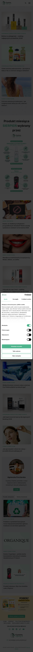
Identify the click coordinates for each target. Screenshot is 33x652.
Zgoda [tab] (5, 299)
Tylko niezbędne (16, 356)
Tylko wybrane (16, 351)
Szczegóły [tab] (15, 299)
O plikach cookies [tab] (26, 299)
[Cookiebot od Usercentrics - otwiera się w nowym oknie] (24, 295)
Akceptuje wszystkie (16, 346)
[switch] (29, 330)
